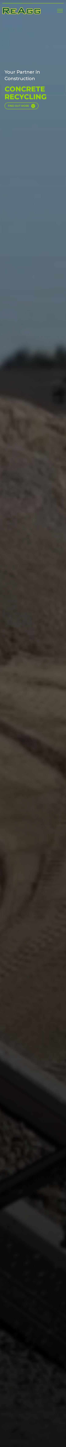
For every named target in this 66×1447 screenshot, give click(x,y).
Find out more (18, 105)
